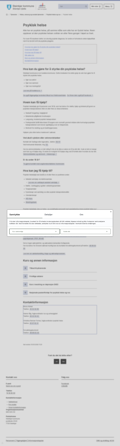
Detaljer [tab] (49, 214)
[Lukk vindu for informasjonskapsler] (110, 211)
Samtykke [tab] (14, 214)
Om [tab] (81, 214)
